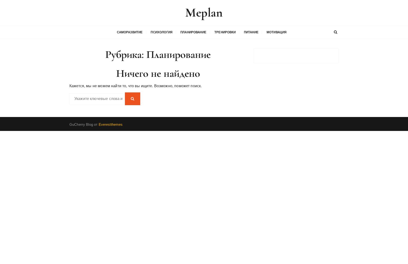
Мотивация (276, 32)
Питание (251, 32)
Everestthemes (111, 124)
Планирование (193, 32)
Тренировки (225, 32)
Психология (161, 32)
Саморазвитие (130, 32)
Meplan (204, 12)
